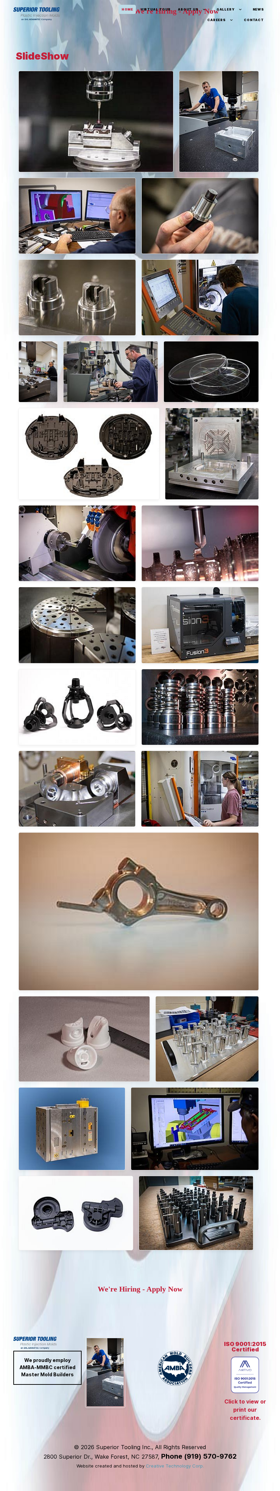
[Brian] (219, 121)
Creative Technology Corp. (175, 1466)
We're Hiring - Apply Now (140, 1289)
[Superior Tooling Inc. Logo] (36, 14)
